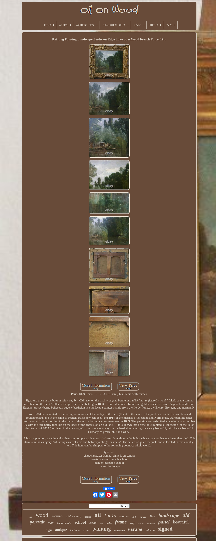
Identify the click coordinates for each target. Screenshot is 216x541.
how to (140, 523)
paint (109, 523)
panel (164, 521)
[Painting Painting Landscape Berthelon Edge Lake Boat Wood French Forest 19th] (109, 62)
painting (101, 528)
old (186, 515)
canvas (143, 517)
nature (88, 516)
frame (121, 521)
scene (92, 522)
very (132, 523)
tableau (150, 530)
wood (42, 515)
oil (97, 515)
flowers (86, 530)
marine (135, 530)
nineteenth (151, 524)
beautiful (181, 522)
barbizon (75, 530)
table (110, 516)
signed (165, 529)
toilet (101, 524)
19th (152, 516)
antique (61, 530)
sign (49, 530)
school (80, 522)
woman (57, 516)
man (51, 522)
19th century (73, 516)
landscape (168, 515)
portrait (37, 521)
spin (134, 517)
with (30, 517)
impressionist (64, 523)
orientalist (119, 530)
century (124, 516)
